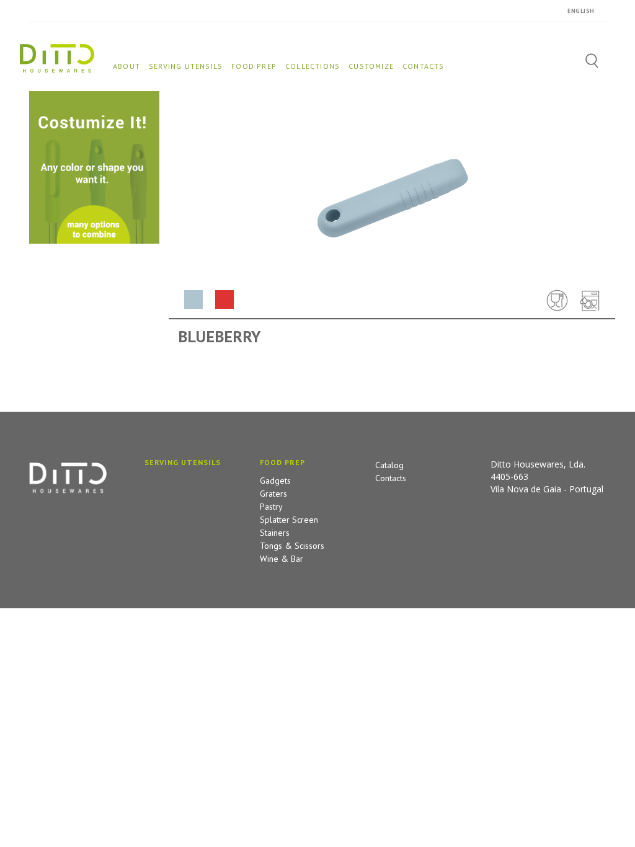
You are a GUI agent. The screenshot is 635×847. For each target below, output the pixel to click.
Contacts (390, 478)
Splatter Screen (289, 519)
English (581, 11)
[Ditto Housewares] (57, 57)
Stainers (275, 532)
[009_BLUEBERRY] (224, 299)
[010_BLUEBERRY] (193, 299)
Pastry (271, 506)
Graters (273, 493)
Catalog (389, 465)
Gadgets (275, 480)
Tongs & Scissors (292, 545)
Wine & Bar (281, 558)
